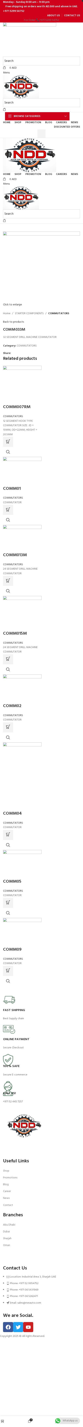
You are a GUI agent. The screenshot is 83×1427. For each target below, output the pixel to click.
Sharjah (7, 1238)
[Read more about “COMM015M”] (8, 659)
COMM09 (12, 949)
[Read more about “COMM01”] (8, 510)
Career (7, 1191)
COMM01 (12, 488)
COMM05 (12, 881)
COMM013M (15, 555)
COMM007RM (16, 407)
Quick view (8, 452)
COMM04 (12, 813)
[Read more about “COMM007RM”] (8, 442)
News (6, 1198)
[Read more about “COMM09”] (8, 971)
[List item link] (41, 1292)
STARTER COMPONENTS (29, 313)
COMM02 (12, 705)
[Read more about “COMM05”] (8, 903)
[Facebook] (8, 1327)
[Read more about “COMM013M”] (8, 581)
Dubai (6, 1231)
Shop (6, 1171)
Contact (8, 1205)
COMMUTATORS (58, 313)
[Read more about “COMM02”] (8, 727)
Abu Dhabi (9, 1225)
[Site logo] (29, 39)
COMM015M (15, 633)
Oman (6, 1245)
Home (6, 313)
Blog (6, 1184)
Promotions (10, 1177)
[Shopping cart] (4, 110)
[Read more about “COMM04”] (8, 835)
